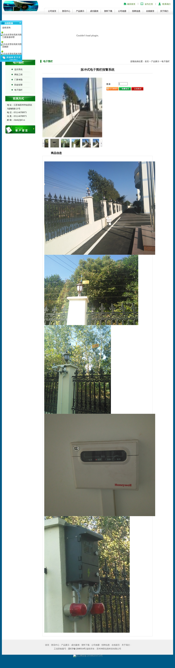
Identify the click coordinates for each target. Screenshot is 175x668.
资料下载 (108, 11)
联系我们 (166, 4)
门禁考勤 (18, 79)
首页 (147, 61)
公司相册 (122, 11)
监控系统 (18, 69)
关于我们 (164, 11)
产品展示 (80, 11)
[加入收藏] (125, 88)
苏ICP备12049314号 (77, 649)
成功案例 (94, 11)
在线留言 (150, 11)
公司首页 (52, 11)
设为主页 (149, 4)
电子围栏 (18, 90)
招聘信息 (136, 11)
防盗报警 (18, 85)
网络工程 (18, 74)
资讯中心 (66, 11)
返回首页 (131, 4)
